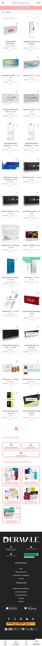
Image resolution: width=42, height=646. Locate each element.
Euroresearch (10, 381)
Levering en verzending (21, 575)
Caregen (10, 80)
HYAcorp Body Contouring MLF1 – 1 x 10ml (10, 346)
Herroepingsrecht (21, 592)
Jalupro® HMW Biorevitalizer (10, 43)
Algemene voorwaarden (21, 588)
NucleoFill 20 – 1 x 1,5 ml (11, 311)
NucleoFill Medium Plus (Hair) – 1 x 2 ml (10, 110)
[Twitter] (15, 619)
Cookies (21, 598)
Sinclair (10, 415)
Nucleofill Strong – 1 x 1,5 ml (31, 110)
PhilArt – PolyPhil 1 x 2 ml (31, 245)
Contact (21, 578)
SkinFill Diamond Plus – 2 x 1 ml (31, 212)
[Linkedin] (27, 619)
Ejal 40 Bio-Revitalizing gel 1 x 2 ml (31, 312)
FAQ (21, 569)
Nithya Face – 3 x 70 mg (10, 379)
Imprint (21, 601)
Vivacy (31, 46)
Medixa (31, 316)
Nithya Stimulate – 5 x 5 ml (31, 379)
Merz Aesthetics (10, 282)
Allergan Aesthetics (31, 350)
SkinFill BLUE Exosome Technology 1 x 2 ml (10, 178)
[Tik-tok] (33, 619)
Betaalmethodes (21, 572)
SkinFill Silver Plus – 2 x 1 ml (31, 177)
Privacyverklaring (21, 595)
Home (3, 12)
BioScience (10, 350)
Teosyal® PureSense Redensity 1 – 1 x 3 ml (11, 144)
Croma (31, 247)
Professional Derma (10, 46)
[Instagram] (21, 619)
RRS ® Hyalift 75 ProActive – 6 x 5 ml (10, 246)
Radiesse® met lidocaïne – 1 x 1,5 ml (10, 278)
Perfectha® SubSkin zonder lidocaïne (31, 412)
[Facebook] (9, 619)
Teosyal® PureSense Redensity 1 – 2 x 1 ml (32, 144)
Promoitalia (10, 114)
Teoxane (10, 148)
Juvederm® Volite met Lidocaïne (31, 346)
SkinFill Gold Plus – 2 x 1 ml (10, 211)
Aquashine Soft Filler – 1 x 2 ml (10, 76)
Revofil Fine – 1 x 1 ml (31, 277)
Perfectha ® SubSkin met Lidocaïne (11, 412)
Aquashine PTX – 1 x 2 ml (31, 75)
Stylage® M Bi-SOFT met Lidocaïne (31, 43)
